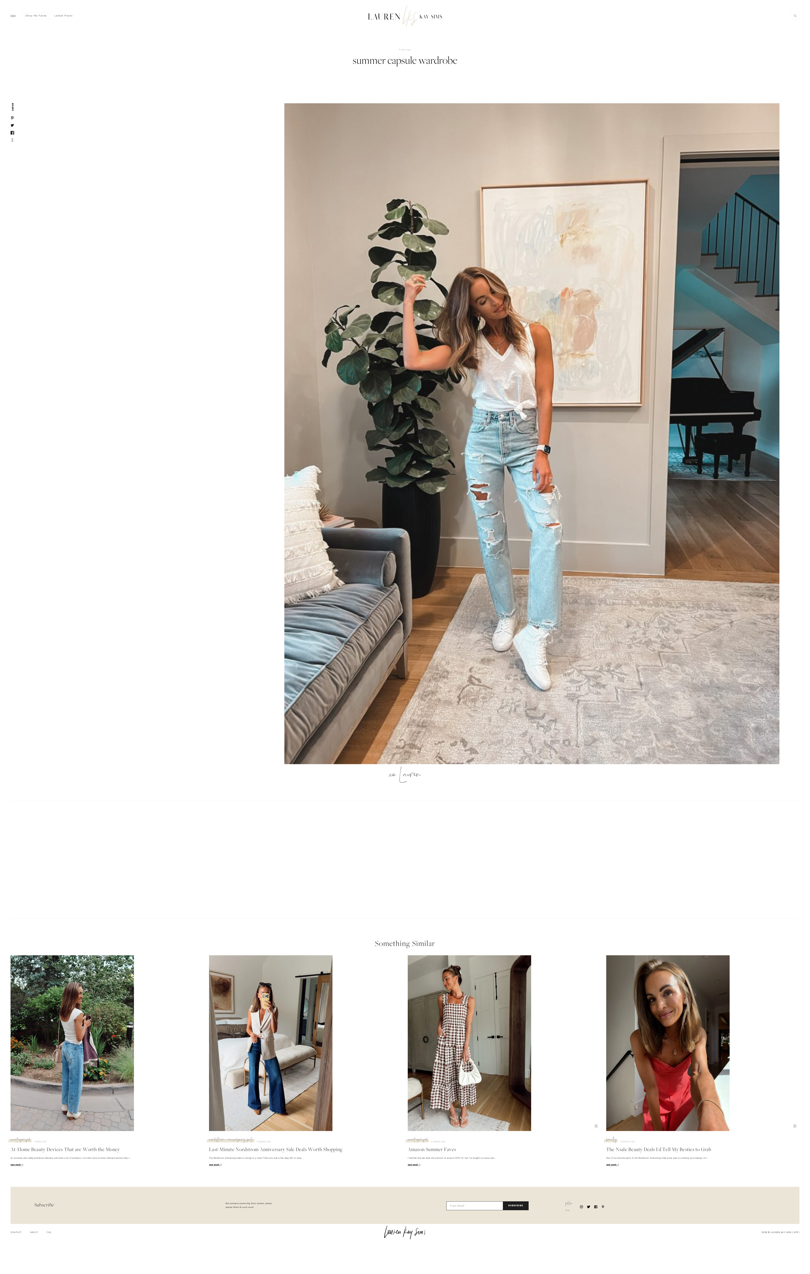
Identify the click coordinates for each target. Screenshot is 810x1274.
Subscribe (515, 1206)
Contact (16, 1232)
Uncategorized (21, 1140)
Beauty (611, 1140)
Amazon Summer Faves (432, 1150)
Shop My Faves (36, 16)
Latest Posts (63, 16)
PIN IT (534, 434)
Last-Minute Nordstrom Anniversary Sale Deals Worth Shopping (275, 1150)
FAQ (49, 1232)
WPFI (796, 1232)
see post (16, 1165)
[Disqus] (405, 859)
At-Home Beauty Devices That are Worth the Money (65, 1150)
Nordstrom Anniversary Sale (231, 1140)
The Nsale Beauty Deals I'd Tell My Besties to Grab (658, 1150)
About (34, 1232)
